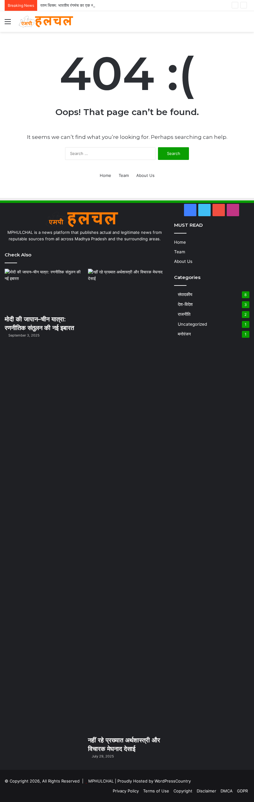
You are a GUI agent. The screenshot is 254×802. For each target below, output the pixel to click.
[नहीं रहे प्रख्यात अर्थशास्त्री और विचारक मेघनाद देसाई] (126, 501)
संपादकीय (185, 294)
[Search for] (246, 24)
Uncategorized (192, 324)
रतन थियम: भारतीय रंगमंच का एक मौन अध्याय (73, 5)
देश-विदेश (185, 304)
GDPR (242, 790)
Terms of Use (156, 790)
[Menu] (8, 24)
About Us (145, 175)
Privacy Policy (126, 790)
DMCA (227, 790)
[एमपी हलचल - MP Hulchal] (48, 21)
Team (124, 175)
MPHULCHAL (101, 780)
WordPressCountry (173, 780)
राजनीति (184, 314)
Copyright (182, 790)
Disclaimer (206, 790)
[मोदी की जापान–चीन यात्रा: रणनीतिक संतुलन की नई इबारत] (43, 290)
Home (105, 175)
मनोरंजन (184, 334)
